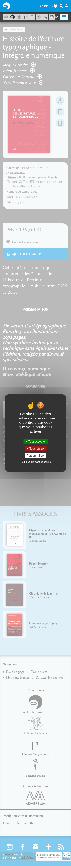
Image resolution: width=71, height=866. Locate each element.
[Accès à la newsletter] (39, 17)
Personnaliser (36, 455)
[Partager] (45, 17)
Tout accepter (37, 441)
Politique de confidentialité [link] (35, 461)
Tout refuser (37, 448)
